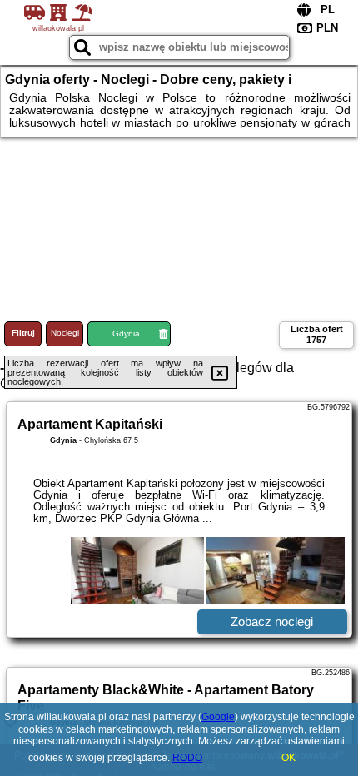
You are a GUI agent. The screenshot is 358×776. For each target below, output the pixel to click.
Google (218, 717)
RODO (187, 758)
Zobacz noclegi (272, 621)
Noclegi (65, 332)
